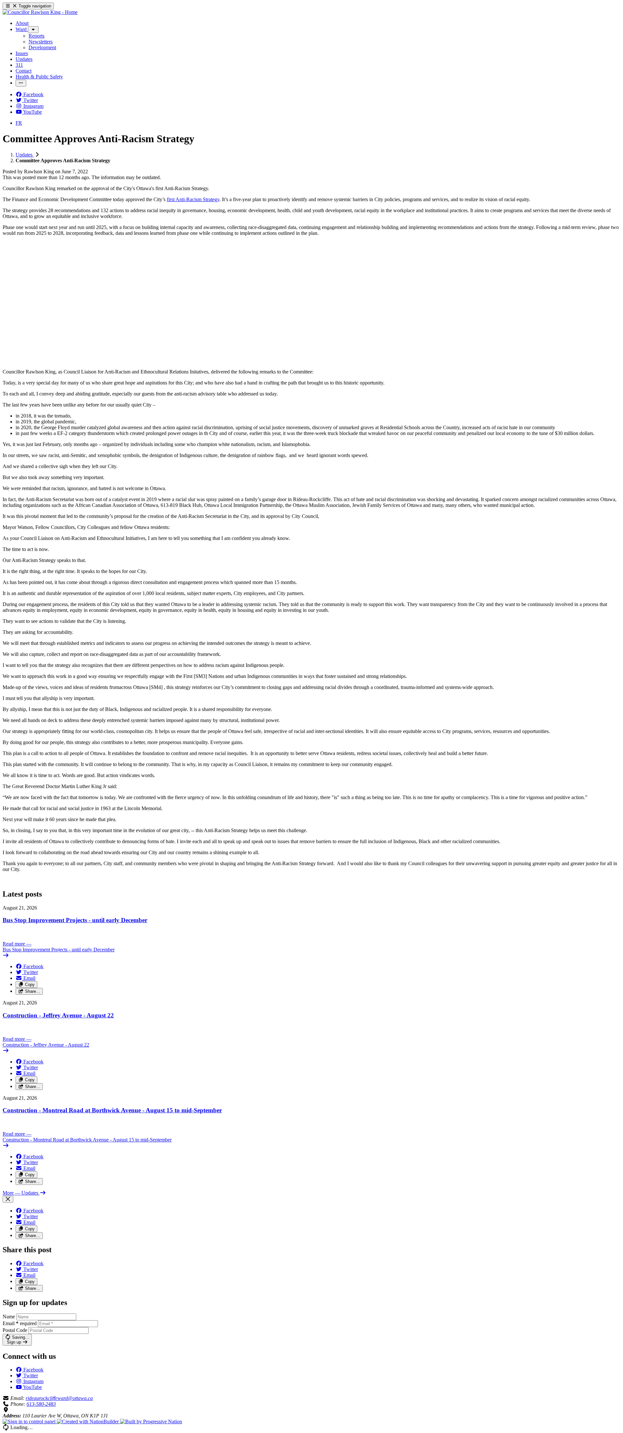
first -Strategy (193, 199)
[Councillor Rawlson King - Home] (40, 12)
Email (20, 1323)
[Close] (8, 1199)
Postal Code (15, 1330)
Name (9, 1316)
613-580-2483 (41, 1404)
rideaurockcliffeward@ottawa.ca (59, 1398)
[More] (33, 29)
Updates (25, 154)
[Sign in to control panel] (30, 1421)
